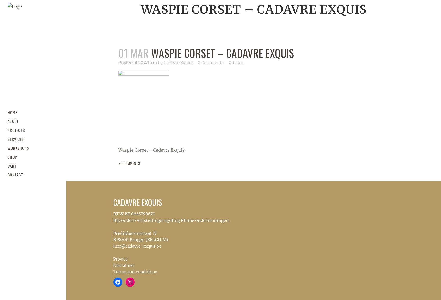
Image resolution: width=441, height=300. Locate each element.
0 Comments (211, 62)
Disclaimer (123, 265)
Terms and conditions (135, 271)
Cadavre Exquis (178, 62)
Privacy (120, 259)
